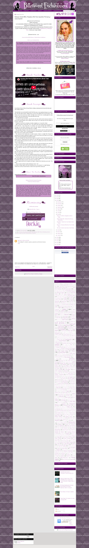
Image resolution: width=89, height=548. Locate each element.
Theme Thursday (69, 442)
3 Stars (65, 297)
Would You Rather (70, 456)
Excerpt (48, 232)
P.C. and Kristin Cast (70, 402)
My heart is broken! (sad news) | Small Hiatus (65, 227)
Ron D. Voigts (65, 420)
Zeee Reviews (65, 459)
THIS (72, 94)
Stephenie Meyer (62, 434)
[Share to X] (32, 230)
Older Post (50, 267)
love (57, 391)
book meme (72, 324)
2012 (57, 240)
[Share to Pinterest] (34, 230)
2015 (57, 200)
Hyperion (57, 369)
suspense (73, 435)
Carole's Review (67, 334)
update (74, 447)
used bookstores (72, 448)
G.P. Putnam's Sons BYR (66, 356)
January (59, 235)
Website (27, 180)
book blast (59, 317)
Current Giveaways (48, 10)
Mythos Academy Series (71, 400)
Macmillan (63, 391)
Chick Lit (73, 335)
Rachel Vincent (72, 412)
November (59, 203)
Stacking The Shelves (59, 431)
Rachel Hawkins (58, 412)
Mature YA (72, 392)
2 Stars (60, 286)
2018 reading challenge (58, 297)
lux (60, 391)
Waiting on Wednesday (68, 451)
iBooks (39, 37)
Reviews (40, 10)
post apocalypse (70, 407)
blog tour (67, 314)
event (65, 349)
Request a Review (64, 58)
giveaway (16, 233)
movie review (61, 397)
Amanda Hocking (65, 304)
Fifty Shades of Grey (72, 352)
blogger (73, 314)
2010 (57, 244)
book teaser (35, 232)
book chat (59, 319)
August (58, 208)
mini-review (68, 396)
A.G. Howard (66, 300)
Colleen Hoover (58, 338)
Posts (57, 509)
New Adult (72, 401)
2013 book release (67, 288)
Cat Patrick (58, 335)
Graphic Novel (70, 360)
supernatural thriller (67, 435)
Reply (19, 243)
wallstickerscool (57, 452)
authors (63, 310)
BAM (29, 37)
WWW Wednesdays (64, 457)
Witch (58, 456)
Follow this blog (65, 252)
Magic (68, 391)
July (58, 210)
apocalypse (62, 306)
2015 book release (21, 232)
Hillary (62, 365)
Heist (70, 364)
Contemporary (44, 232)
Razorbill (72, 414)
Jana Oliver (60, 372)
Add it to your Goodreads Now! (33, 40)
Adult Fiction (64, 301)
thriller (74, 443)
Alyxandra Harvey (58, 304)
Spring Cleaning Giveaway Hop (68, 430)
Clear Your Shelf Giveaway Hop (70, 337)
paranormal (63, 403)
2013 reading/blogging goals (68, 290)
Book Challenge (72, 318)
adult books (57, 301)
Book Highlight (59, 324)
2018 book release (70, 296)
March (58, 231)
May (58, 214)
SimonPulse (65, 426)
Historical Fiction (58, 367)
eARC (71, 344)
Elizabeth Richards (60, 347)
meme (73, 393)
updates (58, 448)
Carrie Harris (73, 334)
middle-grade (61, 396)
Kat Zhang (59, 379)
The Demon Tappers (65, 439)
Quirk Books (65, 411)
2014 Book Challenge (71, 291)
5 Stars (70, 299)
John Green (57, 377)
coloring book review (72, 338)
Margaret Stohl (58, 392)
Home (15, 10)
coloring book (65, 338)
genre (74, 357)
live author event (72, 388)
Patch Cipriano (62, 406)
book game (65, 321)
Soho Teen (71, 426)
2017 (57, 196)
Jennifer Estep (70, 373)
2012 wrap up (69, 287)
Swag (58, 437)
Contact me (72, 63)
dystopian (57, 344)
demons (58, 343)
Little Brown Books (63, 388)
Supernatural (73, 434)
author (64, 309)
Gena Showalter (68, 357)
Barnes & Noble (34, 37)
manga (73, 391)
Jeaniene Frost (67, 372)
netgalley (66, 401)
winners (68, 454)
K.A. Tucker (57, 378)
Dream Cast (71, 343)
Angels (56, 306)
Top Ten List (66, 444)
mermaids (68, 395)
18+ (56, 286)
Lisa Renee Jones (72, 387)
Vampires (58, 449)
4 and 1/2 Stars (58, 299)
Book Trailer (40, 232)
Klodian (19, 542)
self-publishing (71, 423)
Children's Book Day (60, 337)
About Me (20, 10)
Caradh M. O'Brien (58, 334)
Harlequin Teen (21, 233)
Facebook (35, 180)
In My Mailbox (68, 369)
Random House (59, 414)
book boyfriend (64, 318)
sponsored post (66, 429)
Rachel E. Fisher (71, 411)
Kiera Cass (58, 382)
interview (65, 370)
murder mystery (68, 397)
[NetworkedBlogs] (65, 250)
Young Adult (34, 233)
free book (65, 354)
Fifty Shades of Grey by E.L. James (62, 353)
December (59, 201)
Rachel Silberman (21, 541)
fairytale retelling (64, 351)
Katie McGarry (26, 233)
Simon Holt (59, 426)
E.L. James (66, 344)
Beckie (56, 314)
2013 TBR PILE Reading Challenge (60, 291)
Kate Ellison (65, 379)
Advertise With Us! (57, 10)
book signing (69, 328)
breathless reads (65, 333)
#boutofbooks (57, 283)
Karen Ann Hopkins (71, 378)
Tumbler (33, 181)
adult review (71, 301)
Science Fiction (72, 421)
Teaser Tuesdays (67, 438)
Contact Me (26, 10)
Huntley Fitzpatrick (70, 368)
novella (64, 402)
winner (63, 454)
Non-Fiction (59, 402)
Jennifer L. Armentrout (59, 374)
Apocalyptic (68, 306)
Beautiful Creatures (63, 313)
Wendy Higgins (70, 452)
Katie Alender (71, 379)
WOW (56, 457)
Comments (58, 511)
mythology (63, 400)
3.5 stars (71, 297)
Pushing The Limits (71, 410)
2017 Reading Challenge (65, 517)
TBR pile (71, 437)
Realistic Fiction (69, 416)
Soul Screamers (65, 428)
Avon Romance (61, 312)
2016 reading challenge (61, 296)
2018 (57, 195)
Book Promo (67, 325)
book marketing (65, 324)
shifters (67, 424)
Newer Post (17, 266)
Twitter (31, 180)
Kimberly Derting (61, 383)
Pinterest (29, 181)
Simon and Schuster (71, 425)
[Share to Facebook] (33, 230)
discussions (64, 343)
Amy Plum (66, 305)
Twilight (66, 447)
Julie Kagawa (70, 377)
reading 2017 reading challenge (68, 415)
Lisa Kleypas (65, 387)
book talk (69, 329)
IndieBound (43, 37)
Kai (18, 240)
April (58, 229)
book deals (73, 319)
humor (64, 368)
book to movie (64, 330)
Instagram (37, 181)
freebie (70, 354)
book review (60, 328)
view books (71, 524)
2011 (57, 242)
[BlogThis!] (30, 230)
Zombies (56, 460)
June (58, 212)
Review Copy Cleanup (61, 419)
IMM (61, 369)
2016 (57, 198)
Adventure (57, 302)
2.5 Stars (65, 286)
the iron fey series (65, 440)
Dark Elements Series (65, 342)
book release (32, 232)
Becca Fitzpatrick (71, 313)
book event (59, 321)
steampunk (67, 433)
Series (60, 424)
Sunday (67, 434)
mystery (57, 400)
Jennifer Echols (63, 373)
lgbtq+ (74, 386)
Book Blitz (65, 317)
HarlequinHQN (71, 363)
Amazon (23, 37)
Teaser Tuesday (58, 438)
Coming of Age (60, 339)
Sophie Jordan (57, 428)
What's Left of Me (70, 453)
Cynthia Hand (57, 342)
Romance (30, 233)
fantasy (73, 351)
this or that (57, 443)
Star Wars (62, 433)
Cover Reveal (62, 340)
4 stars (65, 299)
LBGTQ (70, 386)
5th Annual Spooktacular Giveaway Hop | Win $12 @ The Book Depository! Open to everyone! (66, 486)
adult (72, 300)
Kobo (27, 37)
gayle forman (61, 357)
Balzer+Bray (68, 312)
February (59, 233)
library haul (58, 387)
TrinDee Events (61, 447)
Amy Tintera (72, 305)
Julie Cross (63, 377)
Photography (57, 407)
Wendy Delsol (64, 452)
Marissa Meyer (65, 392)
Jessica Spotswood (69, 374)
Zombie (71, 459)
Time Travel (59, 444)
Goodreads (39, 180)
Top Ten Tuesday (62, 445)
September (59, 207)
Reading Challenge (59, 416)
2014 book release (60, 292)
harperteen (64, 364)
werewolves (63, 453)
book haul (73, 323)
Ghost (57, 359)
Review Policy (33, 10)
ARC (60, 307)
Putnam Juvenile (59, 411)
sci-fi (65, 421)
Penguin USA (70, 406)
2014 (57, 237)
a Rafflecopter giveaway (33, 206)
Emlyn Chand (67, 347)
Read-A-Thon (57, 415)
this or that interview (66, 443)
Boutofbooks (57, 333)
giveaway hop (62, 360)
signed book (62, 425)
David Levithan (72, 342)
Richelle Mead (70, 419)
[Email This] (29, 230)
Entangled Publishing (65, 348)
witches (62, 456)
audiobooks (57, 309)
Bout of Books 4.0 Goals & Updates (67, 491)
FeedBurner (67, 144)
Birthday (61, 314)
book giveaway (27, 232)
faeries (56, 351)
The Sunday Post (61, 442)
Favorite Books (62, 352)
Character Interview (66, 335)
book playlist (60, 325)
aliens (62, 302)
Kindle (67, 383)
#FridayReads (67, 283)
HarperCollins (57, 364)
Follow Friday (72, 353)
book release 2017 (71, 326)
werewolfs (57, 453)
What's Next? (57, 454)
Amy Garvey (61, 305)
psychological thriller (62, 410)
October (59, 205)
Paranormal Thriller (67, 405)
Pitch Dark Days (63, 407)
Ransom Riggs (66, 414)
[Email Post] (28, 230)
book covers (65, 319)
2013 (57, 239)
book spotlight (62, 329)
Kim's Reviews (64, 382)
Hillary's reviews (69, 365)
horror (58, 368)
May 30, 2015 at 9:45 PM (24, 240)
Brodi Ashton (72, 333)
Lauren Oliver (66, 386)
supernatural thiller (59, 435)
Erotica (61, 349)
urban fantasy (65, 448)
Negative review (59, 401)
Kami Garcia (63, 378)
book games (71, 321)
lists (57, 388)
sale (70, 420)
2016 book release (71, 295)
